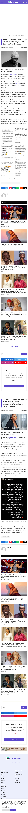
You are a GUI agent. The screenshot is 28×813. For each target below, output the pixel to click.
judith (3, 47)
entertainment (24, 47)
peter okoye (11, 183)
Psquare (17, 83)
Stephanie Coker (12, 437)
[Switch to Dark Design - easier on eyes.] (26, 2)
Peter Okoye (13, 74)
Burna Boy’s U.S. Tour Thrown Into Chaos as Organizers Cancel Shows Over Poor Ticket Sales (13, 223)
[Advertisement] (14, 20)
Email (14, 380)
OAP (13, 442)
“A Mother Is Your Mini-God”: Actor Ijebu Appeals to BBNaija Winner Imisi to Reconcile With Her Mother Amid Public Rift (13, 291)
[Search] (24, 2)
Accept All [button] (13, 809)
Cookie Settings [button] (6, 809)
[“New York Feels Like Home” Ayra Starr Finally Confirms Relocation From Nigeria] (14, 236)
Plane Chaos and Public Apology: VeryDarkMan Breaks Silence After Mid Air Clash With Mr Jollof (13, 268)
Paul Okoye (4, 183)
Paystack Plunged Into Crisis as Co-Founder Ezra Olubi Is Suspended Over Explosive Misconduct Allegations (13, 338)
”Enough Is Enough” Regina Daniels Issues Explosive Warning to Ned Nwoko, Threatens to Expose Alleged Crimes (14, 314)
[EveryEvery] (13, 2)
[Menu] (2, 2)
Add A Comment (14, 346)
